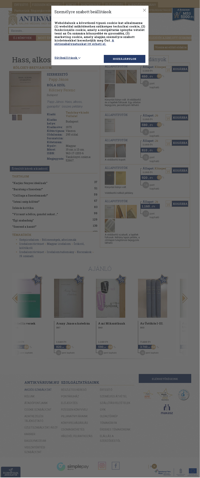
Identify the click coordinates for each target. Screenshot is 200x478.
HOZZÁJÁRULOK (124, 59)
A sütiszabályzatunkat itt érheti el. (84, 42)
